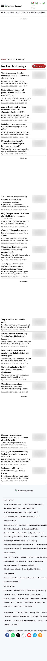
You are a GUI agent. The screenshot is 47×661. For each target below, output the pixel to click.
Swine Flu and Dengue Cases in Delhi (15, 533)
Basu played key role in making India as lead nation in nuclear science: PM (14, 454)
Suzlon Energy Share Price (12, 504)
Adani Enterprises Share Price (33, 504)
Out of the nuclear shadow (12, 384)
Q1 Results (22, 525)
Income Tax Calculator (11, 557)
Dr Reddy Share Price (11, 516)
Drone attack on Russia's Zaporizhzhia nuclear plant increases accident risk (12, 143)
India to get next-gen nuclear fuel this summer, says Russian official (14, 126)
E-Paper (25, 13)
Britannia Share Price (31, 537)
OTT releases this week (29, 548)
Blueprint (41, 13)
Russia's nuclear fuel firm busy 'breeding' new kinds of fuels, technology (14, 336)
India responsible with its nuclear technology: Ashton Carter (13, 471)
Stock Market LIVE (10, 525)
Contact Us (17, 620)
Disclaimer (7, 616)
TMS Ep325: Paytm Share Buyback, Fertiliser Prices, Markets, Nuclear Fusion (12, 266)
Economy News (40, 602)
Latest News (7, 590)
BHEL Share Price (30, 512)
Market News (31, 590)
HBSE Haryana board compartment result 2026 (19, 544)
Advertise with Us (29, 620)
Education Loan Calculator (12, 569)
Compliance (7, 620)
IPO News (41, 590)
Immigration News (23, 594)
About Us (19, 613)
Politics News (18, 606)
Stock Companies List (10, 578)
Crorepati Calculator (28, 557)
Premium (10, 13)
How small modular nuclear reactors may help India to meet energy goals (15, 353)
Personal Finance (9, 598)
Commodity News (9, 594)
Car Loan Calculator (10, 565)
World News (35, 598)
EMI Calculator (9, 561)
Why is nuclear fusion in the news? (13, 320)
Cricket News (36, 594)
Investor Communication (21, 616)
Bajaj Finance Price (36, 533)
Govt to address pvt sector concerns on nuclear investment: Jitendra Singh (15, 75)
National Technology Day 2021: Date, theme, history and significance (14, 369)
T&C (25, 613)
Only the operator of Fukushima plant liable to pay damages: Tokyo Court (15, 216)
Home (3, 13)
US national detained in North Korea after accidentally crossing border (14, 249)
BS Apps (14, 624)
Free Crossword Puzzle (11, 582)
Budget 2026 (29, 606)
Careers (6, 624)
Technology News (22, 598)
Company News (19, 590)
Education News (9, 602)
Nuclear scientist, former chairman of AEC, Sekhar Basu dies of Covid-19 (14, 437)
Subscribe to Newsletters (28, 578)
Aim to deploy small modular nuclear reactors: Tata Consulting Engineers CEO (13, 109)
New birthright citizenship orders (14, 541)
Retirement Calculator (36, 561)
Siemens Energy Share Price (13, 537)
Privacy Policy (34, 613)
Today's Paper (8, 613)
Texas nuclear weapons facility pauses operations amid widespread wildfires (14, 199)
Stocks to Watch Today (31, 529)
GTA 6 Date (31, 541)
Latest (17, 13)
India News (7, 606)
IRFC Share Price (28, 508)
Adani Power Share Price (12, 508)
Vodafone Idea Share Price (28, 516)
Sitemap (40, 620)
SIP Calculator (21, 561)
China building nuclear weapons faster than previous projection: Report (14, 233)
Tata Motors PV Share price (13, 512)
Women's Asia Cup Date (11, 548)
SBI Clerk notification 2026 (12, 529)
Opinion (19, 602)
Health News (29, 602)
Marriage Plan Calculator (32, 569)
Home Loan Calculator (27, 565)
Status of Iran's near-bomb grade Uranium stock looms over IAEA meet (13, 92)
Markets (32, 13)
